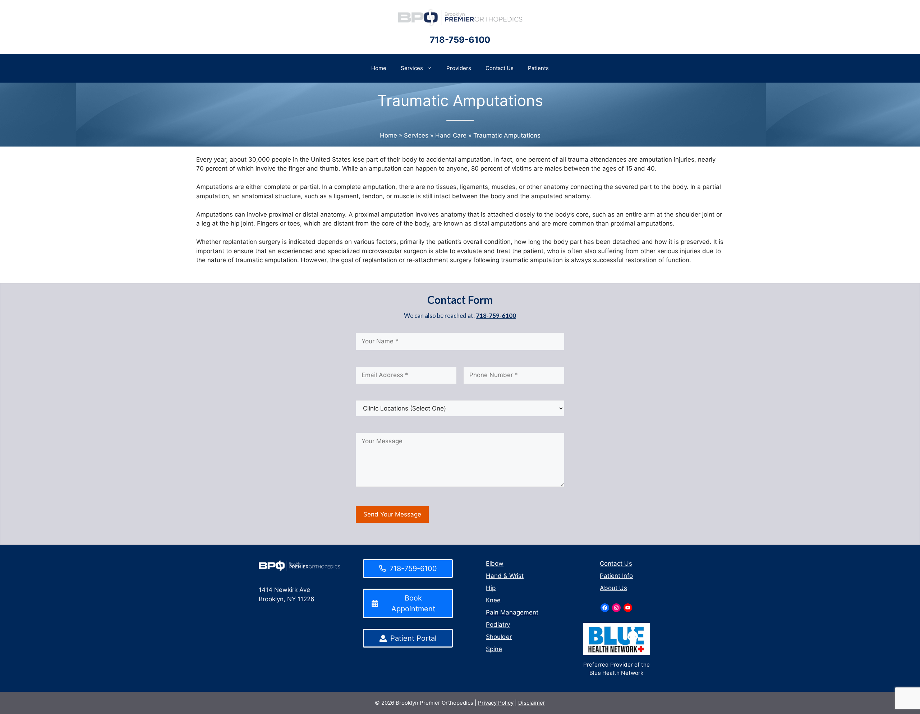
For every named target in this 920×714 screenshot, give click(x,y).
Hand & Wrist (505, 575)
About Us (613, 588)
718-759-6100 (460, 39)
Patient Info (616, 575)
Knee (493, 600)
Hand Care (450, 135)
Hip (491, 588)
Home (378, 68)
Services (412, 68)
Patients (538, 68)
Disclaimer (531, 702)
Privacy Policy (496, 702)
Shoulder (499, 636)
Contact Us (500, 68)
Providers (458, 68)
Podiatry (498, 624)
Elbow (494, 563)
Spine (494, 649)
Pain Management (512, 612)
